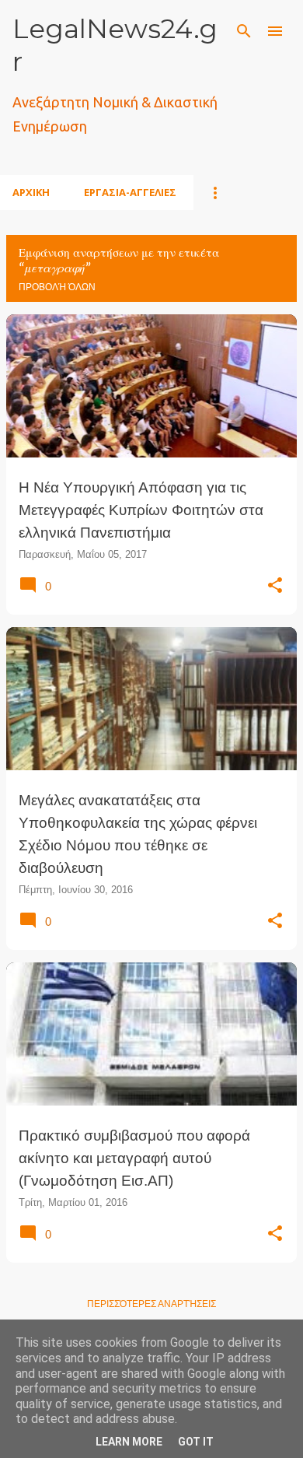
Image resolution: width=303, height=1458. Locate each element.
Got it (196, 1441)
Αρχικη (31, 192)
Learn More (129, 1441)
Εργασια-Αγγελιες (130, 192)
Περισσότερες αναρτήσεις (151, 1304)
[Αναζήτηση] (244, 31)
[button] (275, 586)
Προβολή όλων (57, 287)
